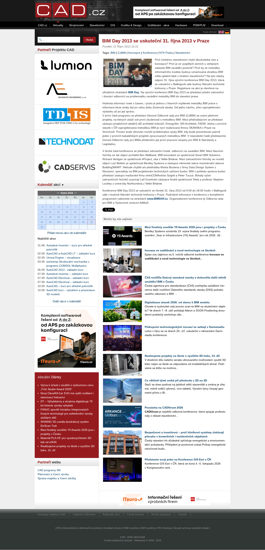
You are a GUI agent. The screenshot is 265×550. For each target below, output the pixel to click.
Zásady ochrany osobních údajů (191, 528)
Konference (150, 52)
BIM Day (133, 92)
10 (42, 212)
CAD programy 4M (49, 470)
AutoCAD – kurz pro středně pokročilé (69, 286)
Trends (182, 514)
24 (42, 222)
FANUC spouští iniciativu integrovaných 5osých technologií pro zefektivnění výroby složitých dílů (67, 413)
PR (159, 528)
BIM (113, 52)
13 (67, 212)
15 (83, 212)
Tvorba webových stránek (118, 540)
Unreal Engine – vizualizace (63, 257)
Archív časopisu (161, 514)
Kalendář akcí (111, 514)
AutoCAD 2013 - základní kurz (64, 269)
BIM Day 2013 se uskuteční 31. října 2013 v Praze (155, 40)
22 (83, 217)
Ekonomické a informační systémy (82, 528)
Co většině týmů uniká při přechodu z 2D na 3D (176, 380)
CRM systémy (131, 528)
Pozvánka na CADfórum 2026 (164, 407)
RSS (59, 528)
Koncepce (134, 52)
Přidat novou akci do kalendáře (66, 232)
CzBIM (122, 52)
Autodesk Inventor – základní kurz (67, 273)
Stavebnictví (182, 52)
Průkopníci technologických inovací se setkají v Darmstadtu (184, 326)
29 (83, 222)
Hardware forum (112, 528)
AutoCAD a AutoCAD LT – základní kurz (70, 253)
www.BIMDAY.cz (157, 198)
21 (75, 217)
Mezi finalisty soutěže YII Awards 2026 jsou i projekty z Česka (185, 227)
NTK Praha (166, 52)
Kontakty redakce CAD (51, 514)
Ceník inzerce (135, 514)
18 (50, 217)
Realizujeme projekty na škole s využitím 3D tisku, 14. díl (182, 355)
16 (91, 212)
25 (50, 222)
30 (91, 222)
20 (67, 217)
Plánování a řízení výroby (53, 474)
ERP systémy (148, 528)
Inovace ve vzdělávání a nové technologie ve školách (180, 250)
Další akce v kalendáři (67, 301)
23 (91, 217)
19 (58, 217)
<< (58, 193)
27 (67, 222)
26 (58, 222)
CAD (122, 537)
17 (42, 217)
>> (75, 193)
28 (75, 222)
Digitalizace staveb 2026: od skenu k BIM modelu (177, 302)
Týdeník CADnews (84, 514)
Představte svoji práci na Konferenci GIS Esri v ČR (178, 459)
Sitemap (167, 528)
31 (42, 227)
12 (58, 212)
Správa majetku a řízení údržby (57, 478)
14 (75, 212)
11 (50, 212)
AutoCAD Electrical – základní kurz (67, 277)
